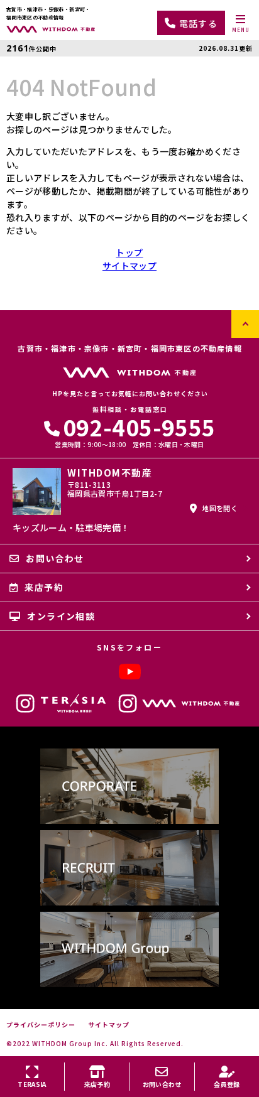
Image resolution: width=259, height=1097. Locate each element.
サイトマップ (129, 265)
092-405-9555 (139, 427)
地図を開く (220, 508)
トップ (129, 252)
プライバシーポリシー (40, 1025)
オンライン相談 (61, 616)
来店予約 (44, 587)
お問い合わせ (55, 558)
